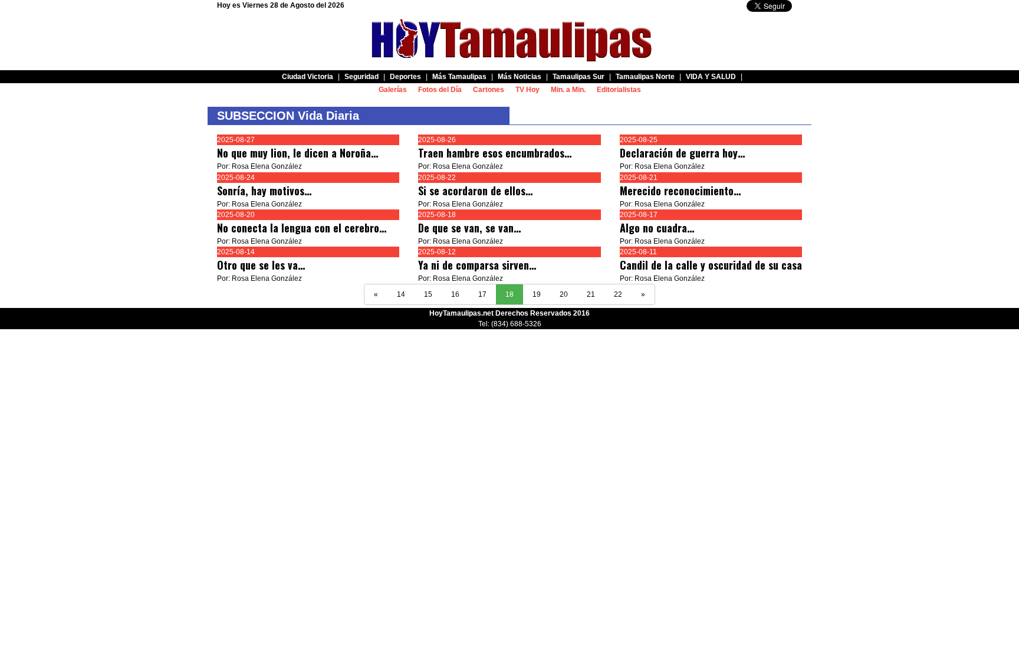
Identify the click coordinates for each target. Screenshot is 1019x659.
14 (401, 294)
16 (455, 294)
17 (482, 294)
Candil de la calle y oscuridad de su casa (711, 265)
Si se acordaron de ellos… (475, 190)
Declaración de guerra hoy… (682, 152)
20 (564, 294)
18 (509, 294)
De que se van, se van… (469, 227)
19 (536, 294)
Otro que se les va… (261, 265)
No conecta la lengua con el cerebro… (301, 227)
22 (618, 294)
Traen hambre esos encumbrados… (494, 152)
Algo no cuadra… (657, 227)
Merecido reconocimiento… (680, 190)
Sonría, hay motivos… (264, 190)
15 (428, 294)
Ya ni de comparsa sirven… (477, 265)
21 (591, 294)
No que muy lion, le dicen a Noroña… (297, 152)
